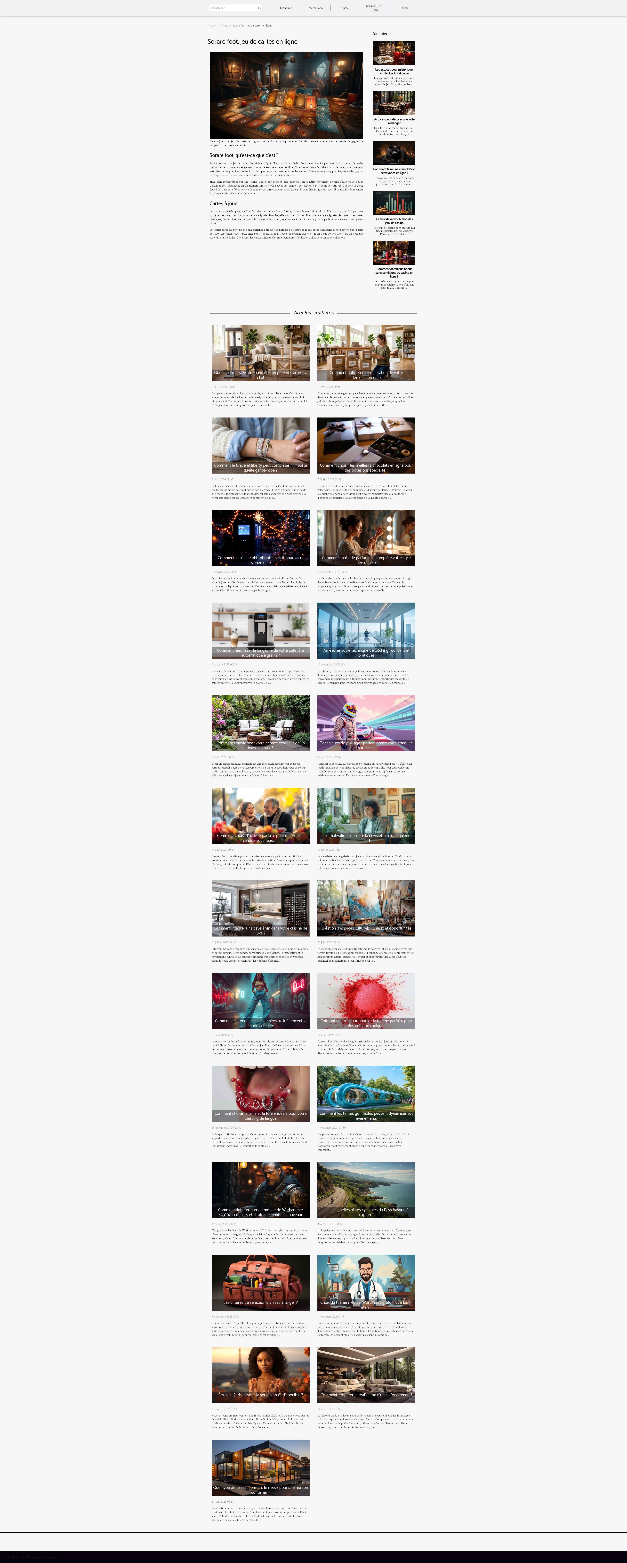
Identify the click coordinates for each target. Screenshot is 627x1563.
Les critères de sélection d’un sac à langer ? (261, 1302)
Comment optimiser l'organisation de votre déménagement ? (366, 375)
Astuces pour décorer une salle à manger (394, 121)
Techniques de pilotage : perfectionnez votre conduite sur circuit (366, 746)
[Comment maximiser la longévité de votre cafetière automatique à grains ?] (261, 630)
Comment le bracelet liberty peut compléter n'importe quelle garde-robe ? (260, 468)
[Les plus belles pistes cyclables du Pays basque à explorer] (366, 1190)
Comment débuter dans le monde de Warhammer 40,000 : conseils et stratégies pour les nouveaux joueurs (260, 1215)
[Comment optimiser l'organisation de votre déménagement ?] (366, 352)
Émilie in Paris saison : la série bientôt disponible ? (260, 1395)
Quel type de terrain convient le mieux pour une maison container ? (260, 1490)
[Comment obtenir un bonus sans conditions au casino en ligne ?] (394, 253)
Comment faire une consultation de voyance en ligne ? (394, 171)
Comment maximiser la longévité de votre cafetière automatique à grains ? (260, 653)
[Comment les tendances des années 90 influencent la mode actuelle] (261, 1001)
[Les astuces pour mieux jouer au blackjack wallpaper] (394, 53)
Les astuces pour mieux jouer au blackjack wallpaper (394, 71)
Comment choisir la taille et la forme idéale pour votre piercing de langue (261, 1116)
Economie (286, 8)
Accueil (212, 25)
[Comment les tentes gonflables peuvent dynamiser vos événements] (366, 1093)
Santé (345, 8)
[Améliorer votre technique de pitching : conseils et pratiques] (366, 630)
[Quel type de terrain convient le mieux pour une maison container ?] (261, 1467)
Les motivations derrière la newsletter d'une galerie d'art (366, 838)
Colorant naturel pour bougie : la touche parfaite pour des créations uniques (366, 1023)
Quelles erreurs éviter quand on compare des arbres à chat (260, 375)
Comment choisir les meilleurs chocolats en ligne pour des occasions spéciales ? (366, 468)
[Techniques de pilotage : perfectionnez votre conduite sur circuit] (366, 723)
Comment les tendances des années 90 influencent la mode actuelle (260, 1023)
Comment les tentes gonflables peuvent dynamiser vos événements (366, 1116)
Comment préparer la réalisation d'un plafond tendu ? (366, 1395)
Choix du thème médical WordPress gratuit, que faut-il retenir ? (366, 1305)
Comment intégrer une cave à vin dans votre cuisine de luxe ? (260, 931)
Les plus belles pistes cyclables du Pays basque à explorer (366, 1212)
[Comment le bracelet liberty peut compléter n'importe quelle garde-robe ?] (261, 445)
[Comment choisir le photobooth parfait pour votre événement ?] (261, 538)
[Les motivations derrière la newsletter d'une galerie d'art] (366, 815)
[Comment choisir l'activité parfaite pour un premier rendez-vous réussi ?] (261, 815)
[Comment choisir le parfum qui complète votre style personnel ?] (366, 538)
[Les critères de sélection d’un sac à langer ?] (261, 1282)
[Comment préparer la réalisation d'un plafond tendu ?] (366, 1375)
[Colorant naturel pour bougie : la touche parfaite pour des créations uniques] (366, 1001)
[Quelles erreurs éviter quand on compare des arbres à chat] (261, 352)
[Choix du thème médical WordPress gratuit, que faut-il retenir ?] (366, 1282)
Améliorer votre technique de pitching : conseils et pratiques (366, 653)
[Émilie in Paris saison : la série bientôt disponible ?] (261, 1375)
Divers (404, 8)
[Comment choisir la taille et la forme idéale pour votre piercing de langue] (261, 1093)
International (315, 8)
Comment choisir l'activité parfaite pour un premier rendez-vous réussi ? (260, 838)
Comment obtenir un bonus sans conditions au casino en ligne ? (394, 273)
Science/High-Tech (375, 8)
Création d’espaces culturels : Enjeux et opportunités (366, 928)
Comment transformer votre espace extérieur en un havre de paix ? (261, 746)
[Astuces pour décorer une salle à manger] (394, 103)
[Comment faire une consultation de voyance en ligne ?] (394, 153)
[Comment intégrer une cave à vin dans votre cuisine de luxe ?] (261, 908)
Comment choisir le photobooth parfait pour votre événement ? (261, 560)
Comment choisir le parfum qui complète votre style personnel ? (366, 560)
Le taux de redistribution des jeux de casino (394, 221)
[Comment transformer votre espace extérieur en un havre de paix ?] (261, 723)
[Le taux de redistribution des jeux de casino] (394, 203)
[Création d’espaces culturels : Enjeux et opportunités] (366, 908)
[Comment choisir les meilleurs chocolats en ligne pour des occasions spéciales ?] (366, 445)
